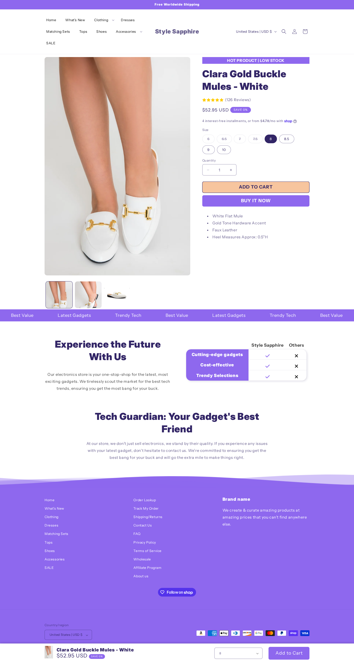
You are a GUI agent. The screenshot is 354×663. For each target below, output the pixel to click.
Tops (48, 542)
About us (140, 576)
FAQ (136, 534)
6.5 (227, 139)
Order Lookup (144, 500)
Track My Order (145, 508)
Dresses (51, 525)
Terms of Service (147, 551)
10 (224, 150)
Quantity (209, 160)
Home (49, 500)
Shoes (50, 551)
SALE (49, 568)
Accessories (55, 559)
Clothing (52, 517)
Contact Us (142, 525)
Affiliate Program (147, 568)
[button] (103, 20)
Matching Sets (56, 534)
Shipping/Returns (148, 517)
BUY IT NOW (256, 200)
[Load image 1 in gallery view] (59, 294)
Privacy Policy (144, 542)
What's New (54, 508)
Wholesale (142, 559)
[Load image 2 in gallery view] (88, 294)
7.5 (258, 139)
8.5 (286, 139)
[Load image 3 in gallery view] (117, 294)
